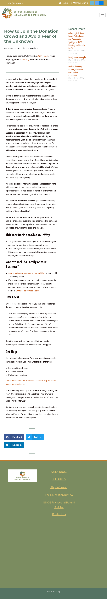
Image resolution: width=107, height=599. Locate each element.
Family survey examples (77, 57)
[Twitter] (92, 3)
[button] (14, 437)
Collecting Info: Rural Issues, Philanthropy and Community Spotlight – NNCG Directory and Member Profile (77, 41)
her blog (25, 59)
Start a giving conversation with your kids (26, 273)
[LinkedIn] (97, 3)
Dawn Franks (42, 56)
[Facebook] (101, 3)
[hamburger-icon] (102, 15)
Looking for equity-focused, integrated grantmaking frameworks (75, 71)
